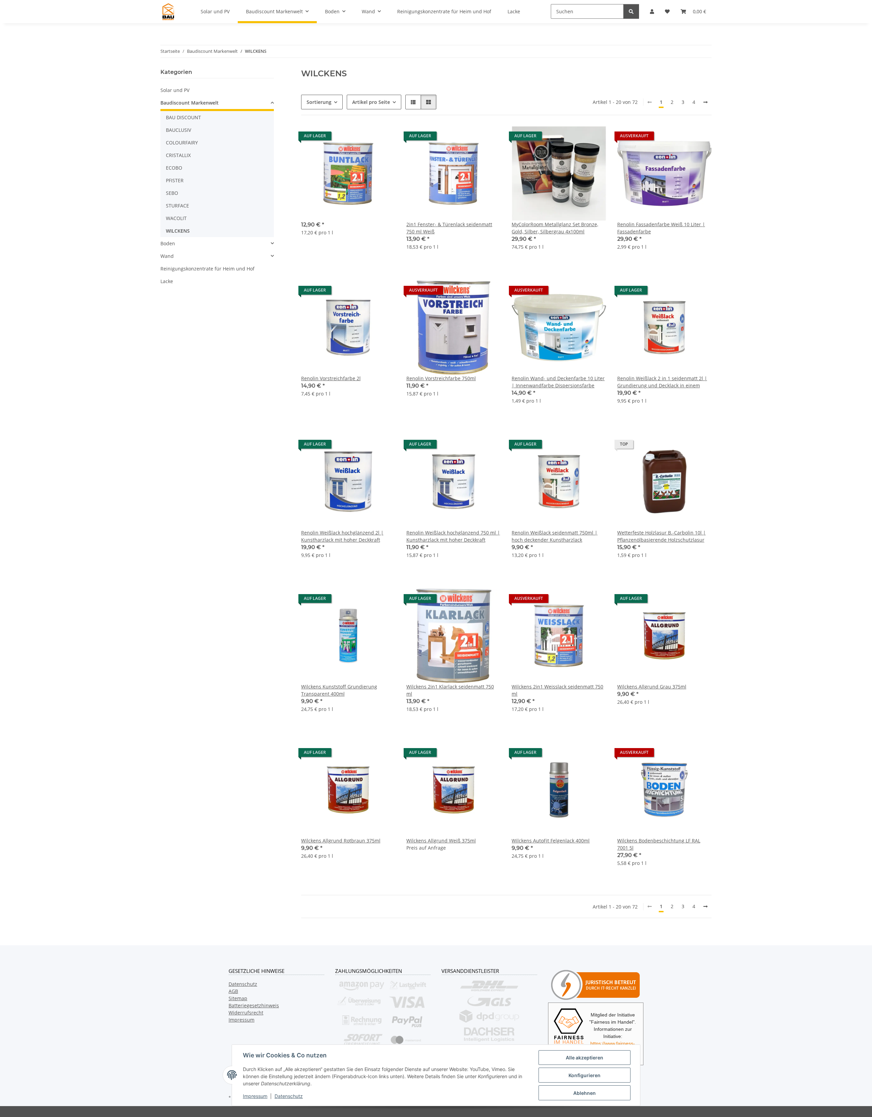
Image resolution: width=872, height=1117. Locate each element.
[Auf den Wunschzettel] (383, 137)
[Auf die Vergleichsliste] (366, 137)
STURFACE (177, 205)
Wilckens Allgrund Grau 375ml (651, 686)
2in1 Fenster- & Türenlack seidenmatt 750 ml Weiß (449, 228)
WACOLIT (176, 218)
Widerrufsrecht (246, 1012)
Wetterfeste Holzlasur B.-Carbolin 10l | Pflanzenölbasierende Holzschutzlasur (661, 536)
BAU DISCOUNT (183, 117)
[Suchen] (631, 11)
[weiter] (705, 102)
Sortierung (319, 102)
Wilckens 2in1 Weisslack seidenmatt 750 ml (557, 690)
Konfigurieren (585, 1075)
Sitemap (238, 998)
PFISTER (175, 180)
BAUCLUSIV (178, 130)
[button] (413, 102)
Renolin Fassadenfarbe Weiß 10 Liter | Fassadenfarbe (661, 228)
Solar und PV (174, 90)
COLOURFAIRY (182, 142)
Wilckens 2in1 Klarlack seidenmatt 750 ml (450, 690)
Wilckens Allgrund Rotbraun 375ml (340, 840)
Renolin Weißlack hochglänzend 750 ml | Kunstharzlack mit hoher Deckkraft (453, 536)
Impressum (255, 1096)
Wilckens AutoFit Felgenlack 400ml (551, 840)
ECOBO (174, 168)
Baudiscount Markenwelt (189, 102)
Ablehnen (584, 1093)
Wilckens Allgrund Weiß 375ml (441, 840)
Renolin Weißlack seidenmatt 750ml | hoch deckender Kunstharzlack (554, 536)
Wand (167, 256)
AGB (233, 991)
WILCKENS (178, 231)
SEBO (172, 193)
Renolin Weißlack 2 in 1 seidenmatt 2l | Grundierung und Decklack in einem (662, 382)
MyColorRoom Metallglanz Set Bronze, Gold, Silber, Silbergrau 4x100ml (555, 228)
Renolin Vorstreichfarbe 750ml (441, 378)
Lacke (166, 281)
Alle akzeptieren (584, 1057)
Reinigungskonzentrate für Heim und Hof (207, 268)
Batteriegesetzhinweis (254, 1005)
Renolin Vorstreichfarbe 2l (331, 378)
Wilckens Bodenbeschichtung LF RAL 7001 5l (658, 844)
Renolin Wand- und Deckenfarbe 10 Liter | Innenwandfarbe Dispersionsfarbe (558, 382)
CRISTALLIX (178, 155)
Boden (167, 243)
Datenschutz (289, 1096)
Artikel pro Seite (371, 102)
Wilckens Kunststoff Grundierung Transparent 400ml (339, 690)
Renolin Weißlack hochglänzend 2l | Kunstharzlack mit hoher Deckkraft (342, 536)
